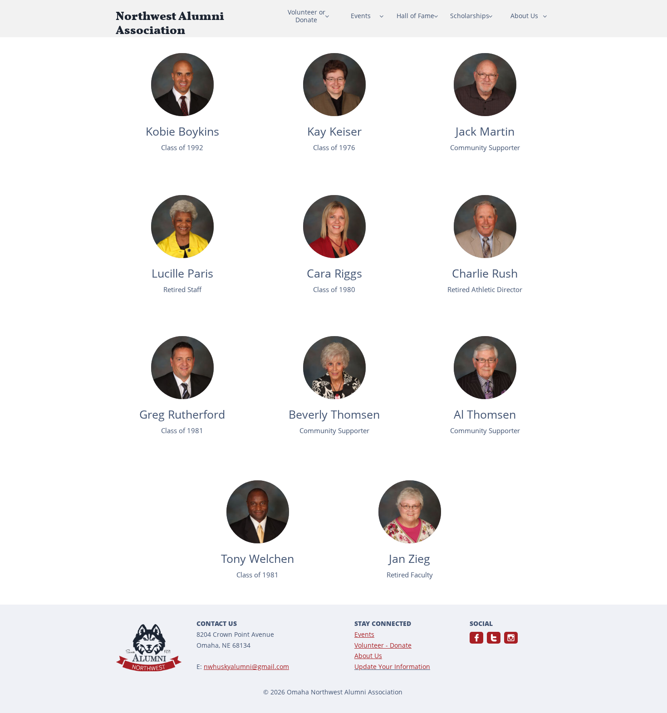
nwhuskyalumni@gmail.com (246, 666)
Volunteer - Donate (383, 645)
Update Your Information (392, 666)
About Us (368, 655)
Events (364, 634)
